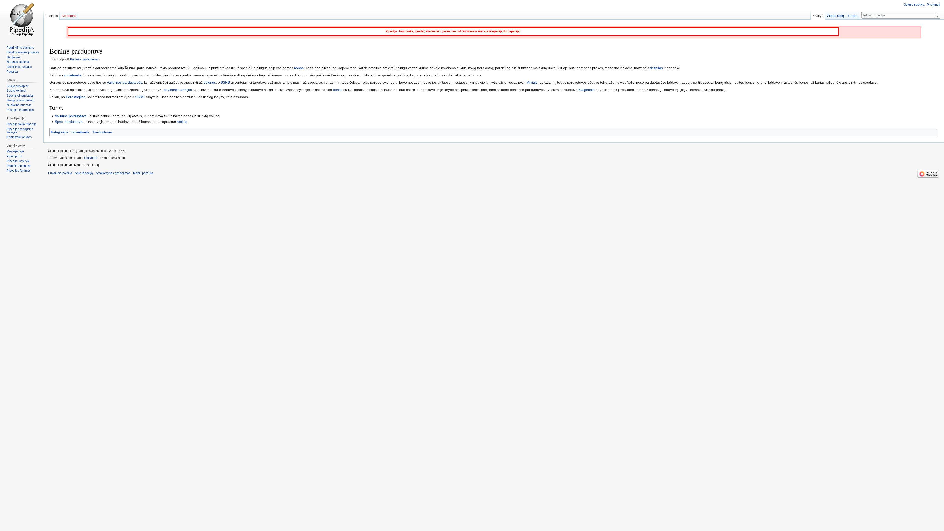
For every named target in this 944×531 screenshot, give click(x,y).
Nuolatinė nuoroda (19, 105)
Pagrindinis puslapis (20, 47)
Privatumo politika (60, 173)
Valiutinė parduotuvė (71, 116)
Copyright (90, 158)
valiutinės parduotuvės (124, 82)
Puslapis (51, 16)
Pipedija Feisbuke (19, 166)
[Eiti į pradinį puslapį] (21, 19)
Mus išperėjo (15, 151)
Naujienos (13, 57)
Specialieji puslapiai (20, 95)
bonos (337, 90)
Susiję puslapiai (17, 86)
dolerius (210, 82)
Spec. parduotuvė (68, 122)
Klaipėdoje (586, 90)
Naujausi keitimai (18, 62)
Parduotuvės (103, 132)
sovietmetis (72, 75)
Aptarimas (69, 16)
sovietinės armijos (178, 90)
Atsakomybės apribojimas (113, 173)
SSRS (225, 82)
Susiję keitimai (16, 90)
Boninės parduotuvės (84, 59)
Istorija (852, 16)
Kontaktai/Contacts (19, 137)
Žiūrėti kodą (835, 16)
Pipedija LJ (14, 156)
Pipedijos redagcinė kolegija (20, 130)
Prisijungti (933, 4)
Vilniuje (532, 82)
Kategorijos (59, 132)
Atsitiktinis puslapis (19, 67)
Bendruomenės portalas (23, 52)
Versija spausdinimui (20, 100)
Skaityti (817, 16)
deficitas (656, 68)
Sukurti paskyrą (914, 4)
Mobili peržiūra (143, 173)
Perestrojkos (75, 97)
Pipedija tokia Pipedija (22, 124)
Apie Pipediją (84, 173)
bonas (299, 68)
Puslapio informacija (20, 110)
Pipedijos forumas (19, 170)
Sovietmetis (80, 132)
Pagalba (12, 71)
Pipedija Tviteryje (18, 161)
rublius (182, 122)
